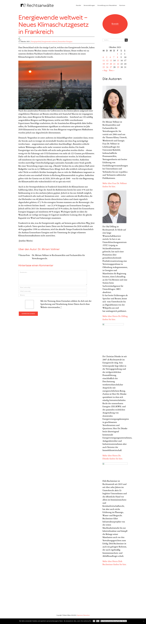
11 (104, 61)
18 (104, 64)
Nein (97, 621)
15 (118, 61)
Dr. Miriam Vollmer (49, 249)
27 (111, 67)
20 (111, 64)
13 (111, 61)
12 (107, 61)
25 (104, 67)
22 (118, 64)
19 (107, 64)
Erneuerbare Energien (65, 41)
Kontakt (115, 24)
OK (94, 621)
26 (107, 67)
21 (114, 64)
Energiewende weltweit (49, 41)
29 (118, 67)
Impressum (80, 615)
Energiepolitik (36, 41)
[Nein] (144, 621)
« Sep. (104, 71)
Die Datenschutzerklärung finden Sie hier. (114, 621)
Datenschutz (86, 615)
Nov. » (111, 71)
